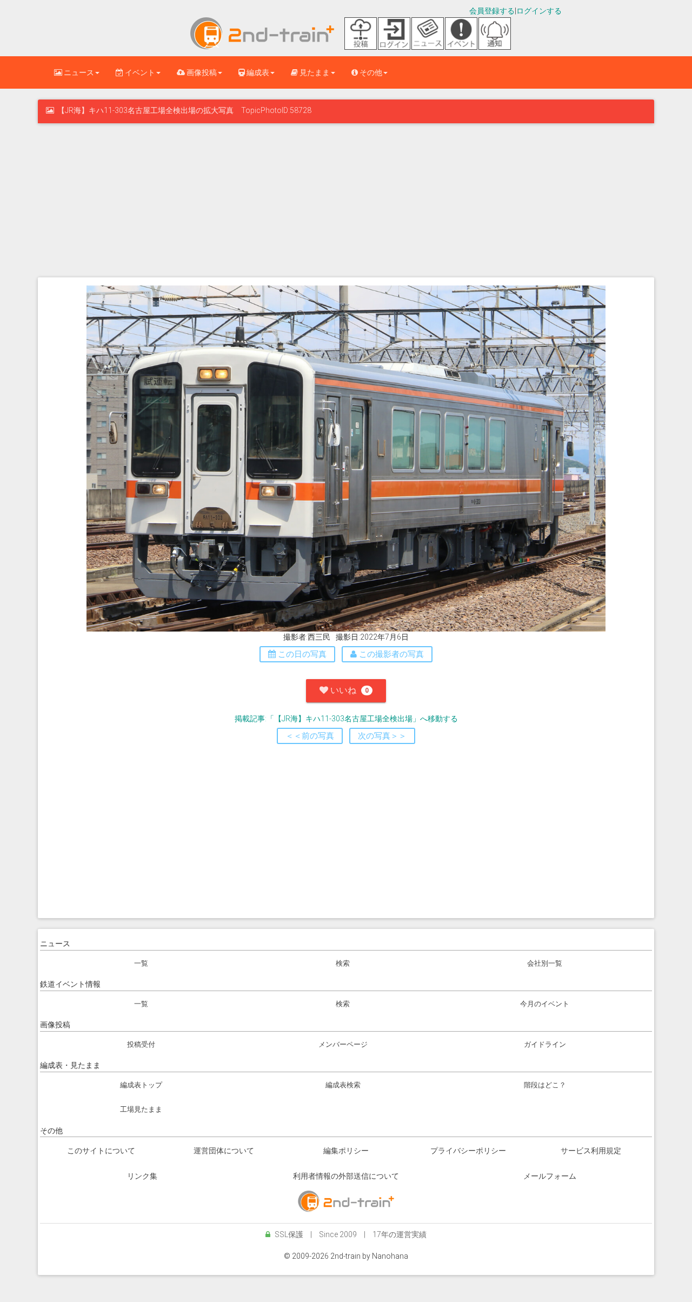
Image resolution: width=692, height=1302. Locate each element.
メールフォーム (549, 1176)
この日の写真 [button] (301, 654)
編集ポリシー (346, 1150)
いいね (348, 690)
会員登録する (492, 10)
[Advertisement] (346, 199)
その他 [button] (370, 72)
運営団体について (224, 1150)
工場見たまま (141, 1109)
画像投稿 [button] (201, 72)
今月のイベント (544, 1004)
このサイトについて (101, 1150)
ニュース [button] (78, 72)
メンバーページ (343, 1044)
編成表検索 (343, 1085)
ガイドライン (545, 1044)
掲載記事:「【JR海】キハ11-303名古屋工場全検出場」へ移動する (346, 718)
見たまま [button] (314, 72)
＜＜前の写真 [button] (309, 736)
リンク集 (142, 1176)
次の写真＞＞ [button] (382, 736)
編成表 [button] (257, 72)
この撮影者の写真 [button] (390, 654)
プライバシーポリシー (468, 1150)
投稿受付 (141, 1044)
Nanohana (390, 1256)
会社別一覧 (544, 963)
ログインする (539, 10)
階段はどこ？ (545, 1085)
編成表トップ (141, 1085)
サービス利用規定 (591, 1150)
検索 (343, 963)
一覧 (141, 963)
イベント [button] (139, 72)
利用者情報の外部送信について (346, 1176)
